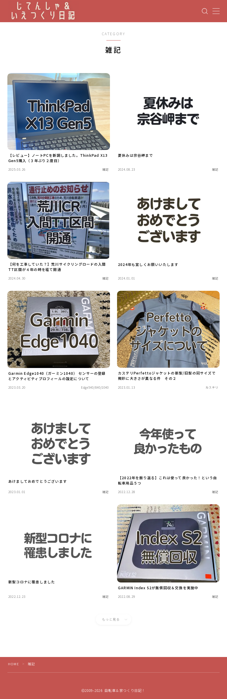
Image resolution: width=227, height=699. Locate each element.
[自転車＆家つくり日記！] (43, 11)
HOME (13, 663)
